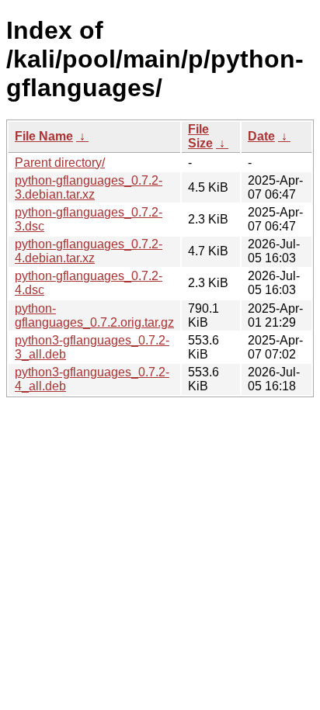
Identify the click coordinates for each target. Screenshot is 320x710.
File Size (200, 136)
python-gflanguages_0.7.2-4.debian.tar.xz (88, 251)
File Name (44, 136)
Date (261, 136)
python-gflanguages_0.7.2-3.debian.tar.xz (88, 187)
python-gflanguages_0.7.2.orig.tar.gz (94, 315)
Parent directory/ (60, 162)
